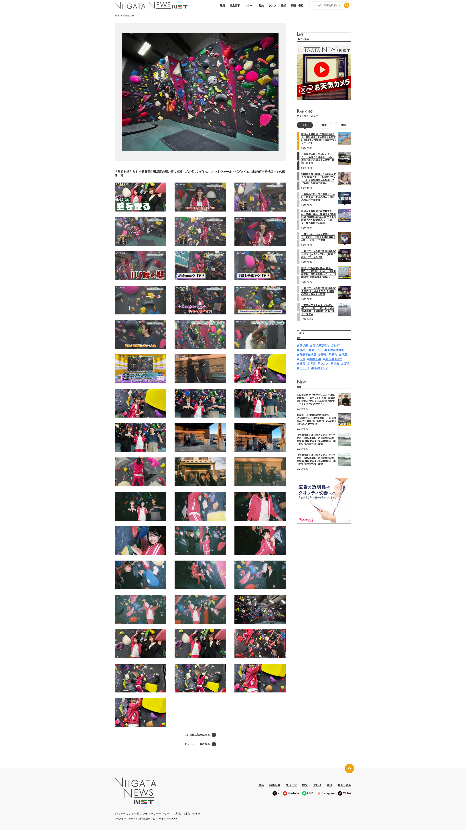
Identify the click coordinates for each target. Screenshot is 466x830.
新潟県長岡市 (334, 359)
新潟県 (304, 345)
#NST (303, 350)
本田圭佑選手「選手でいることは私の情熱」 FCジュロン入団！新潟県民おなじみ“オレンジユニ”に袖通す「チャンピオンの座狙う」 (316, 399)
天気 (302, 359)
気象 (336, 363)
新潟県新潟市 (321, 345)
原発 (334, 354)
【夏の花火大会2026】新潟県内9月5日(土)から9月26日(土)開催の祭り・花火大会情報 (318, 254)
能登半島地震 (308, 354)
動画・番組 (297, 5)
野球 (324, 354)
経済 (283, 5)
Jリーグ (304, 368)
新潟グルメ (321, 368)
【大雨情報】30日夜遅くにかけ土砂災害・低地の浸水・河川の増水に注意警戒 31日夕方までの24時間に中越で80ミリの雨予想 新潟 (316, 439)
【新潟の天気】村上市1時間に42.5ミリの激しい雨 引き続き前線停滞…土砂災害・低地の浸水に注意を (318, 310)
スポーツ (249, 5)
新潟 (347, 363)
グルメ (273, 5)
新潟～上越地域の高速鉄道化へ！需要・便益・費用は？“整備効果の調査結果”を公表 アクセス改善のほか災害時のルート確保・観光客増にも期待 (318, 217)
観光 (261, 5)
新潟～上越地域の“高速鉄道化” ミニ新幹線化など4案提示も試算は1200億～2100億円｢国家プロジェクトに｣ (318, 139)
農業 (302, 363)
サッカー (317, 350)
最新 (222, 5)
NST (337, 345)
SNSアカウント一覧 (127, 813)
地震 (344, 354)
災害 (313, 363)
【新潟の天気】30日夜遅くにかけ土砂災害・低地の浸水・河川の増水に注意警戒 (318, 197)
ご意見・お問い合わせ (186, 813)
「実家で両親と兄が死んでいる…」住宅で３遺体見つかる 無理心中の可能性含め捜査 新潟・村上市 (317, 159)
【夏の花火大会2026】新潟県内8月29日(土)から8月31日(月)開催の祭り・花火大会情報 (318, 291)
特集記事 (235, 5)
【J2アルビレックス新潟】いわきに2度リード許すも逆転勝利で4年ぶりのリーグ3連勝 (318, 237)
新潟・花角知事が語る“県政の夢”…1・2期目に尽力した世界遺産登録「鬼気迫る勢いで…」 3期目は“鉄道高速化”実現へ (318, 273)
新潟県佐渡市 (335, 350)
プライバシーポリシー (156, 813)
